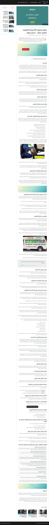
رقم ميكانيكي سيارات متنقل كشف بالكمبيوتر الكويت (32, 187)
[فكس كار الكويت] (45, 2)
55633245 (23, 85)
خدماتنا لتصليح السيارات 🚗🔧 (33, 2)
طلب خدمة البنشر (25, 49)
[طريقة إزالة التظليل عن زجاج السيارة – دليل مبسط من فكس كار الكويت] (11, 12)
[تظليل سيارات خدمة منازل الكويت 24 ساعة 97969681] (11, 30)
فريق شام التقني (3, 523)
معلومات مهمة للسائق (24, 2)
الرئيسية (40, 2)
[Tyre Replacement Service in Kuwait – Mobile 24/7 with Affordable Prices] (32, 511)
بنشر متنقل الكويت (36, 252)
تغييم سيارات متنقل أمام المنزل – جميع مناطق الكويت (5, 21)
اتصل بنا (19, 2)
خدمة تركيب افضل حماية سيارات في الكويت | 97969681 (5, 17)
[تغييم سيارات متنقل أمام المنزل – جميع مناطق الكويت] (11, 21)
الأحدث (12, 7)
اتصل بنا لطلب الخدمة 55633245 (32, 406)
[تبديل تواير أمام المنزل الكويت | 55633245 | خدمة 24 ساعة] (42, 511)
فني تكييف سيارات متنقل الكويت (32, 487)
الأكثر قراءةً (4, 7)
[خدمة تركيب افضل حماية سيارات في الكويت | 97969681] (11, 17)
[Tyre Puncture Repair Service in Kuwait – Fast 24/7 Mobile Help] (22, 511)
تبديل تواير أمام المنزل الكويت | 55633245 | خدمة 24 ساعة (43, 516)
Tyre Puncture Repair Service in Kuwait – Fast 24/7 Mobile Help (23, 516)
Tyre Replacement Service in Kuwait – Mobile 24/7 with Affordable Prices (32, 516)
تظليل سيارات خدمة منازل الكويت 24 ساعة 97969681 (5, 30)
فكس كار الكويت (45, 523)
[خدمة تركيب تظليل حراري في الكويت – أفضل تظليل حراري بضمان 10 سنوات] (11, 26)
